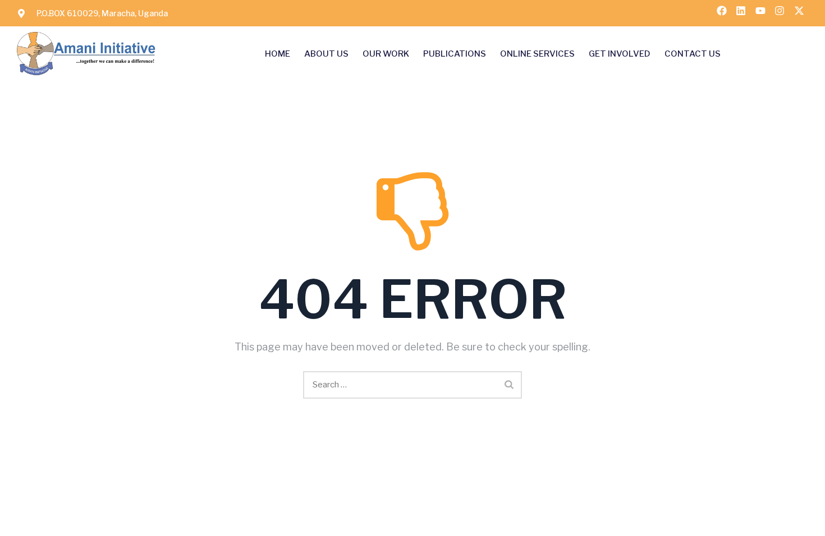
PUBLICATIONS (454, 54)
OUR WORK (386, 54)
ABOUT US (326, 54)
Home (277, 54)
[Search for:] (412, 385)
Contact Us (692, 54)
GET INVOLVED (619, 54)
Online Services (537, 54)
